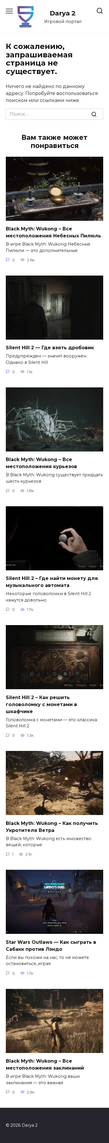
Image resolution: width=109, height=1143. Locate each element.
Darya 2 (63, 13)
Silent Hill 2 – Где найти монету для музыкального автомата (52, 582)
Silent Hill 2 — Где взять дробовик (50, 347)
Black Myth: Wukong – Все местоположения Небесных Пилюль (53, 232)
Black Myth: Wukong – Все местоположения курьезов (41, 463)
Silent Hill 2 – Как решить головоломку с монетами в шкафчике (41, 704)
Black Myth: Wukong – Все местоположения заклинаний (45, 1064)
